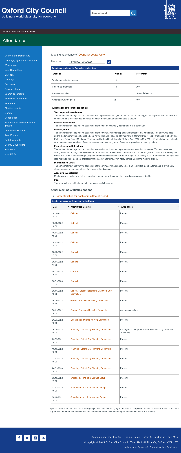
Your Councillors (13, 69)
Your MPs (10, 149)
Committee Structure (15, 130)
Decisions (10, 84)
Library (8, 112)
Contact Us (115, 437)
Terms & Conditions (153, 437)
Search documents (14, 93)
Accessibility (98, 437)
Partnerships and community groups (20, 124)
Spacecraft (143, 447)
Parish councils (13, 139)
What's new (11, 65)
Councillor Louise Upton (92, 54)
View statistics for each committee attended (82, 196)
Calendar (9, 74)
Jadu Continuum (169, 447)
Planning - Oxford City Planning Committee (90, 329)
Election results (13, 108)
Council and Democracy (17, 55)
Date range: (56, 61)
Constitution (11, 117)
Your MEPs (10, 154)
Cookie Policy (132, 437)
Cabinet (74, 213)
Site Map (172, 437)
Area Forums (11, 135)
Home (5, 31)
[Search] (133, 13)
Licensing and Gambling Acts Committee (89, 319)
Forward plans (12, 89)
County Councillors (15, 144)
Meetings (9, 79)
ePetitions (10, 103)
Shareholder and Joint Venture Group (87, 377)
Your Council (16, 31)
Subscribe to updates (16, 98)
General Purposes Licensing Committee (89, 300)
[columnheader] (60, 207)
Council (74, 251)
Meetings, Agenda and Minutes (21, 60)
